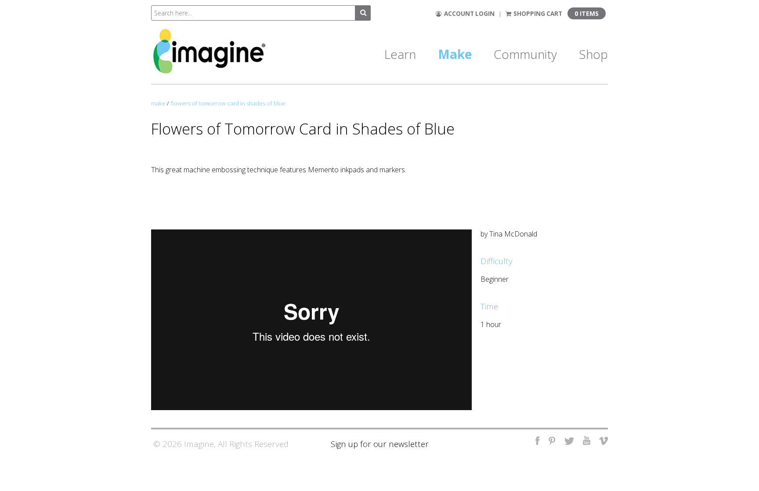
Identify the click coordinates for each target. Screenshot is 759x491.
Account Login (468, 14)
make (158, 103)
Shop (593, 54)
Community (525, 54)
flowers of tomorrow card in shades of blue (228, 103)
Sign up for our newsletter (380, 443)
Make (455, 54)
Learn (400, 54)
